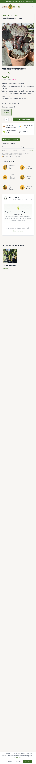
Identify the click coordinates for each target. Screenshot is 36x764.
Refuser (18, 761)
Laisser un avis (18, 231)
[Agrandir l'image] (31, 26)
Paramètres (9, 761)
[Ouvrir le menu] (32, 7)
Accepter (27, 761)
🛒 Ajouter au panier (23, 119)
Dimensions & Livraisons (10, 139)
